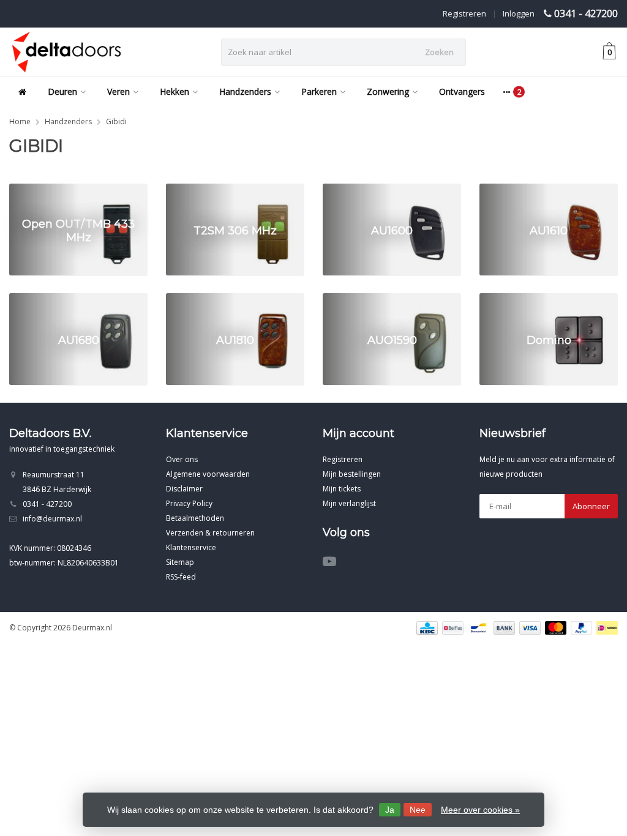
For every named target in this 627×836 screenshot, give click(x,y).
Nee (418, 810)
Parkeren (319, 91)
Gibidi (116, 121)
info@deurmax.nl (52, 518)
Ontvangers (462, 91)
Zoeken (439, 52)
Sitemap (180, 562)
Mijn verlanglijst (349, 503)
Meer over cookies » (480, 810)
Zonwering (388, 91)
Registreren (464, 13)
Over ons (182, 459)
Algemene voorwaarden (208, 474)
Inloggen (519, 13)
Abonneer (591, 506)
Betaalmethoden (195, 518)
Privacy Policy (189, 503)
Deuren (62, 91)
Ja (389, 810)
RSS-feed (181, 577)
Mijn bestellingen (352, 474)
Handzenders (245, 91)
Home (20, 121)
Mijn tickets (342, 488)
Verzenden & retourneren (210, 533)
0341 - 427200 (586, 13)
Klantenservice (191, 547)
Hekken (174, 91)
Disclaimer (184, 488)
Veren (118, 91)
